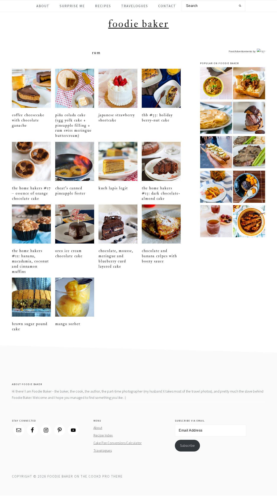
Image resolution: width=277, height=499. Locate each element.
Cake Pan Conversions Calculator (117, 443)
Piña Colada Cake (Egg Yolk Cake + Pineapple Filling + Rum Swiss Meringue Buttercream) (73, 125)
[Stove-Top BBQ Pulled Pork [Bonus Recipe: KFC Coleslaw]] (249, 84)
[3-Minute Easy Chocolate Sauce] (249, 118)
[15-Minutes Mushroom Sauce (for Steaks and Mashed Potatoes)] (249, 153)
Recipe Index (103, 435)
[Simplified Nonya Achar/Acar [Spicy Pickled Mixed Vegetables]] (216, 187)
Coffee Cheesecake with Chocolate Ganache (28, 120)
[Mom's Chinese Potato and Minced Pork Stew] (216, 84)
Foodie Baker (138, 24)
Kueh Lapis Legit (113, 188)
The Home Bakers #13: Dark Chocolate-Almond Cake (161, 193)
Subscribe (187, 445)
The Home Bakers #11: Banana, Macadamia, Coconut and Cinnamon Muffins (30, 261)
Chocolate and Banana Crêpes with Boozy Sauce (159, 256)
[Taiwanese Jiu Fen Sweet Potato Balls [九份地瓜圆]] (249, 187)
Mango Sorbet (67, 324)
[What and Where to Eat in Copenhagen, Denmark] (216, 153)
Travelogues (102, 450)
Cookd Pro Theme (106, 476)
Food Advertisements (240, 51)
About (97, 427)
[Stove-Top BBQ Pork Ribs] (249, 222)
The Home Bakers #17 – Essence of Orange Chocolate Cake (31, 193)
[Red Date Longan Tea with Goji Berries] (216, 222)
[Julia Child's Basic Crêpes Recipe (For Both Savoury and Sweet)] (216, 118)
